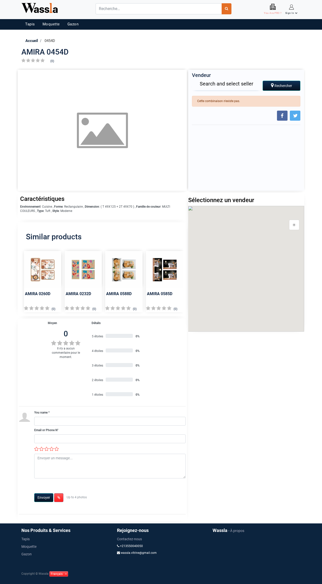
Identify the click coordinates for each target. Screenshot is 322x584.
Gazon (73, 24)
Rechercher (283, 86)
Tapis (30, 24)
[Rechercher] (226, 8)
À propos (237, 531)
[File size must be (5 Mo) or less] (58, 497)
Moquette (51, 24)
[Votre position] (294, 225)
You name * (42, 412)
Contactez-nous (129, 539)
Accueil (31, 40)
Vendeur (201, 75)
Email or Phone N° (46, 430)
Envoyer (43, 498)
